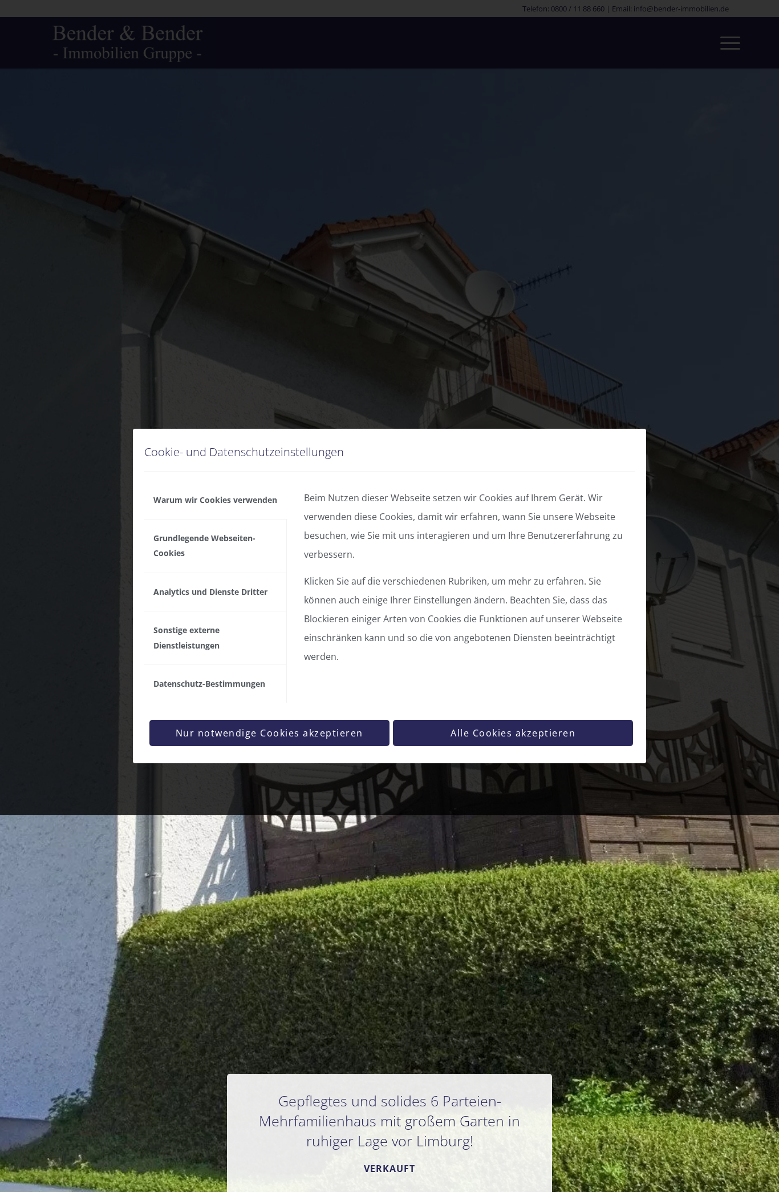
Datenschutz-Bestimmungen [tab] (209, 683)
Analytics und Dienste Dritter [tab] (210, 591)
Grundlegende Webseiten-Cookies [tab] (204, 545)
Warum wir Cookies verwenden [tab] (215, 499)
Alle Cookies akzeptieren (513, 733)
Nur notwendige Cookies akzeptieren (269, 733)
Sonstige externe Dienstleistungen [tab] (186, 637)
